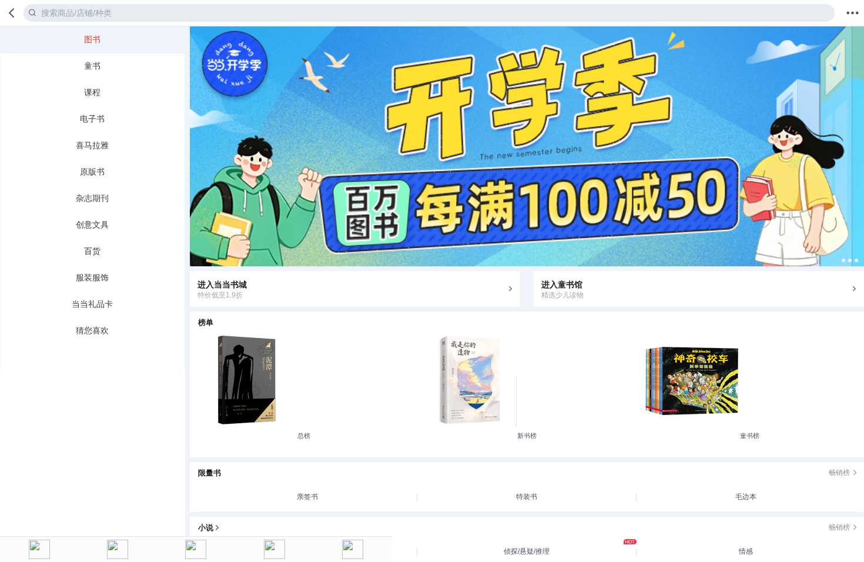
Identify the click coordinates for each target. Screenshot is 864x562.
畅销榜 (839, 473)
